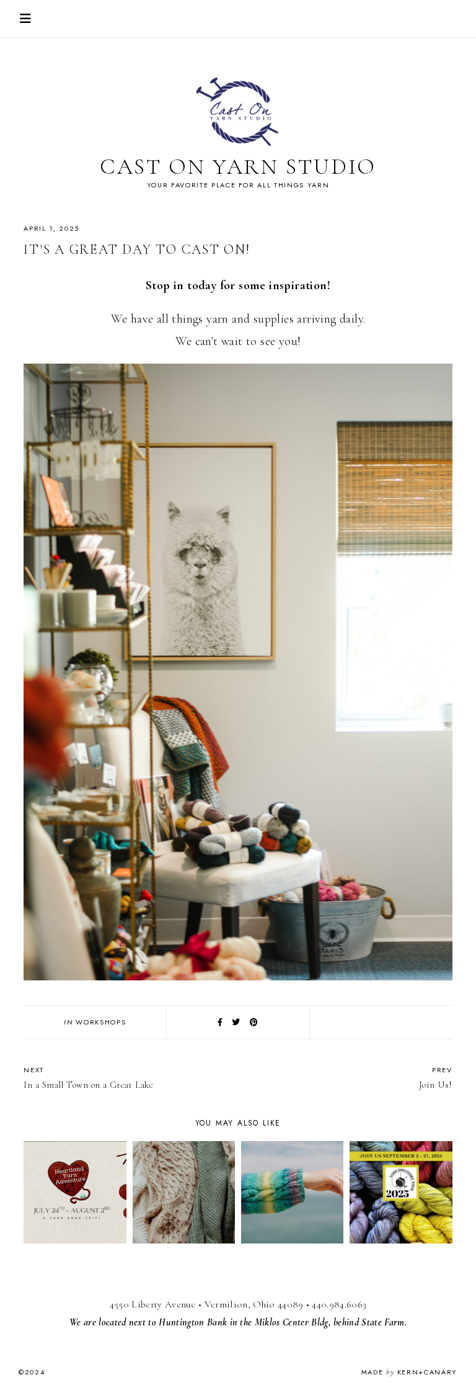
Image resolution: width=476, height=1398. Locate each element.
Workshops (101, 1022)
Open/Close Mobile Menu (25, 18)
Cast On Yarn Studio (238, 166)
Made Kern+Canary (409, 1372)
